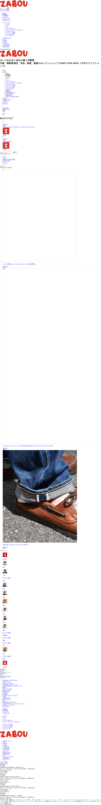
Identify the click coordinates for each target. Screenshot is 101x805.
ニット (7, 26)
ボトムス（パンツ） (10, 31)
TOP (4, 113)
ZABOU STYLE (6, 160)
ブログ (4, 39)
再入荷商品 (5, 15)
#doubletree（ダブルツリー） (10, 702)
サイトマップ (6, 759)
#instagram (5, 694)
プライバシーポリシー (8, 756)
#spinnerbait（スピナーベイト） (10, 684)
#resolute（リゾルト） (8, 683)
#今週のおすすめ (7, 698)
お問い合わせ (6, 46)
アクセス (5, 42)
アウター (7, 24)
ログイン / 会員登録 (5, 10)
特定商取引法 (6, 758)
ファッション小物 (9, 34)
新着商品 (5, 14)
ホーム (4, 12)
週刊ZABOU (6, 159)
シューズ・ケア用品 (10, 32)
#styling (4, 687)
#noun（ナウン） (7, 681)
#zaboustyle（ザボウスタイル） (10, 680)
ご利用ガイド (6, 43)
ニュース (5, 163)
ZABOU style (8, 91)
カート (4, 755)
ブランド (5, 97)
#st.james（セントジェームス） (10, 695)
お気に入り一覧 (6, 20)
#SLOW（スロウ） (7, 690)
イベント (5, 162)
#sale (4, 700)
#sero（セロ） (6, 706)
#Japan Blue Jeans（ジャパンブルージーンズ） (14, 703)
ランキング (5, 17)
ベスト (7, 25)
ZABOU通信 (12, 159)
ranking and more (9, 93)
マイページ (5, 107)
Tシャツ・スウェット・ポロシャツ (14, 29)
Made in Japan (8, 95)
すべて (4, 156)
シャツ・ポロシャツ (10, 28)
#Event (4, 696)
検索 (15, 152)
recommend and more (10, 92)
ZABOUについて (7, 38)
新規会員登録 (6, 109)
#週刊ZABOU (6, 691)
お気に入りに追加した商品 (12, 96)
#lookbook (5, 692)
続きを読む (3, 669)
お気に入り (5, 103)
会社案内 (5, 41)
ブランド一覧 (6, 18)
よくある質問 (6, 45)
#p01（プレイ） (6, 699)
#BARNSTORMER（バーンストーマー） (13, 686)
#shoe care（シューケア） (9, 705)
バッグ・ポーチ (9, 35)
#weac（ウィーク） (7, 688)
